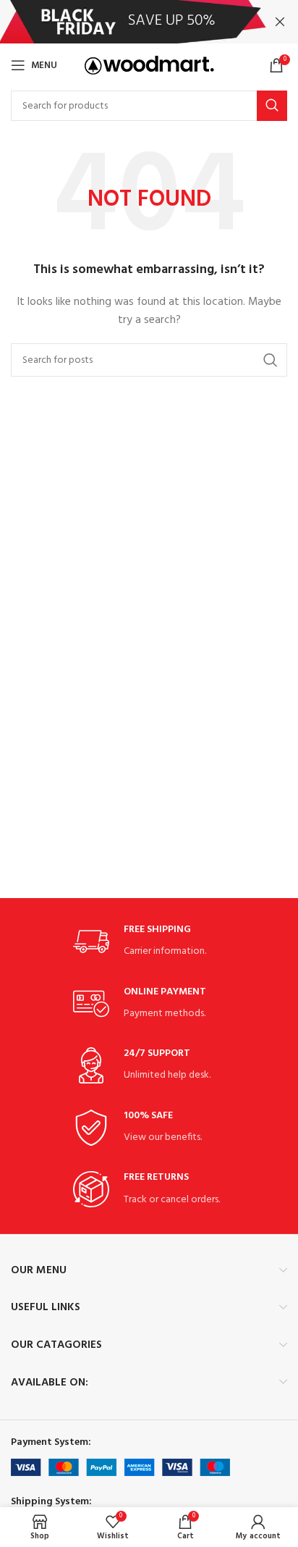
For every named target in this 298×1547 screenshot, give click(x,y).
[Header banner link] (127, 21)
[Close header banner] (280, 21)
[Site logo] (149, 65)
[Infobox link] (149, 941)
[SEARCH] (272, 106)
